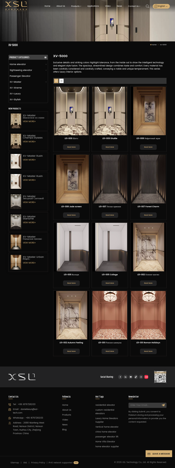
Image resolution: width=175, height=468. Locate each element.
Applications (93, 6)
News (119, 6)
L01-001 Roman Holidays (148, 343)
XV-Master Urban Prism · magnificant (33, 258)
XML (25, 462)
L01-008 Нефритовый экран (148, 138)
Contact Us (133, 6)
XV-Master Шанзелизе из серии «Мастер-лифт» (33, 116)
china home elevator (105, 432)
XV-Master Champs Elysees (33, 137)
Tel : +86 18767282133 (24, 404)
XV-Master (15, 82)
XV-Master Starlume (29, 218)
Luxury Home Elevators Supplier (106, 420)
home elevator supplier (107, 446)
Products (75, 6)
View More (28, 121)
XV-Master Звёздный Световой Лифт (33, 197)
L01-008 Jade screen (71, 206)
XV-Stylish (15, 99)
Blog (64, 429)
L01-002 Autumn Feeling (71, 343)
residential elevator (105, 405)
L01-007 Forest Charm (148, 206)
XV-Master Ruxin (33, 156)
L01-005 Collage (110, 274)
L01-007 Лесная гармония (110, 206)
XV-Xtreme (16, 88)
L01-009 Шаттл (71, 138)
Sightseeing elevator (21, 70)
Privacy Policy (38, 462)
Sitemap (15, 462)
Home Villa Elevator (105, 441)
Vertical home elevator (107, 427)
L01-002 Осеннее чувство (148, 274)
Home (47, 6)
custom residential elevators (104, 411)
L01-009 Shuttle (109, 138)
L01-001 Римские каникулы (109, 343)
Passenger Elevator (20, 76)
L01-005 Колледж (71, 274)
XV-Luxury (15, 93)
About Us (60, 6)
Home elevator (18, 64)
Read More (71, 147)
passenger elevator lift (106, 436)
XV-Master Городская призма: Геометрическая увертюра (32, 238)
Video (108, 6)
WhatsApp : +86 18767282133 (28, 418)
